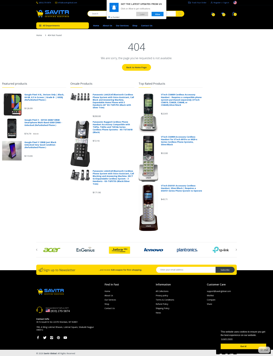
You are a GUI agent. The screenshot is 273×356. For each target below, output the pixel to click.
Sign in (226, 2)
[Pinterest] (58, 338)
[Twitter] (44, 338)
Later (142, 14)
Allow (157, 14)
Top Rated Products (152, 84)
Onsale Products (81, 84)
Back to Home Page (136, 67)
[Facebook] (38, 338)
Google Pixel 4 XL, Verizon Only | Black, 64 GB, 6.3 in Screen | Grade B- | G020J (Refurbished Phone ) (44, 97)
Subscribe (225, 269)
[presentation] (36, 250)
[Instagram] (51, 338)
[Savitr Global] (59, 13)
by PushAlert (115, 17)
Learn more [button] (227, 339)
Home (39, 35)
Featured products (14, 84)
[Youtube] (65, 338)
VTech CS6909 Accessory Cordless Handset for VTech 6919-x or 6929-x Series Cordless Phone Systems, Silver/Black (179, 141)
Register (217, 2)
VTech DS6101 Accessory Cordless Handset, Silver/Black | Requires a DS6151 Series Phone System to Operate (181, 188)
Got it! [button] (243, 346)
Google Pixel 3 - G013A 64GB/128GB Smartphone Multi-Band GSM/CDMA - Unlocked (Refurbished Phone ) (43, 122)
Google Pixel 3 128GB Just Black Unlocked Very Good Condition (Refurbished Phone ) (40, 145)
